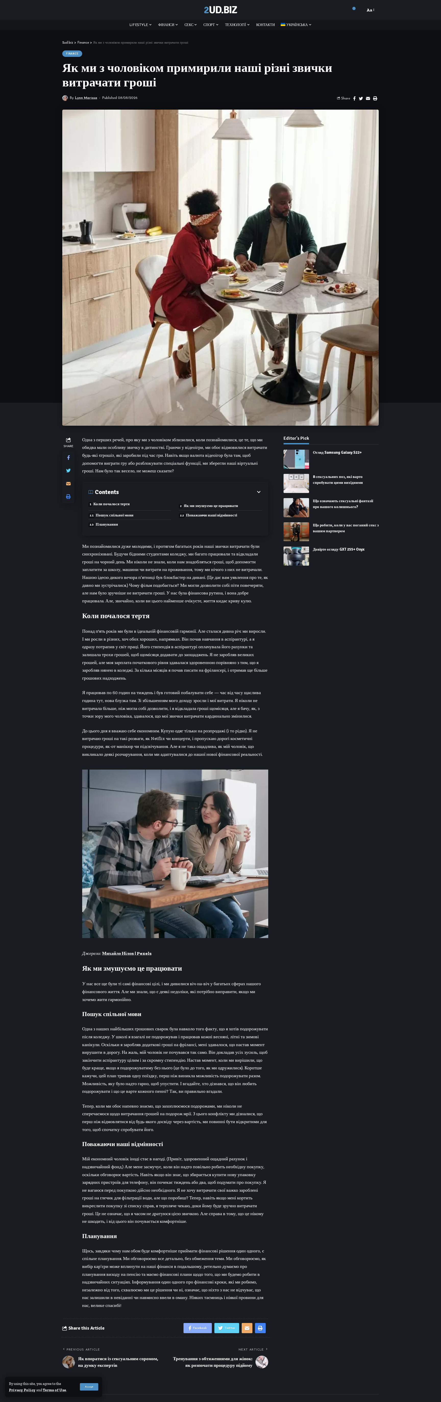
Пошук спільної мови (114, 515)
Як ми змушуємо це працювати (211, 505)
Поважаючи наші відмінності (211, 515)
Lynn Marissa (86, 98)
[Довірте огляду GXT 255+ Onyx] (296, 556)
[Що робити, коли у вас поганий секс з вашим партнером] (296, 531)
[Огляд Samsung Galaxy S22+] (296, 459)
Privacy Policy (22, 1390)
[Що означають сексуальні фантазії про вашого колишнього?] (296, 507)
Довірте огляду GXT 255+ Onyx (338, 549)
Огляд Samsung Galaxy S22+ (337, 452)
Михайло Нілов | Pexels (127, 953)
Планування (107, 524)
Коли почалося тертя (111, 504)
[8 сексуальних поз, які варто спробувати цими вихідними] (296, 483)
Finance (72, 53)
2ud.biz (220, 10)
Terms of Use (54, 1390)
